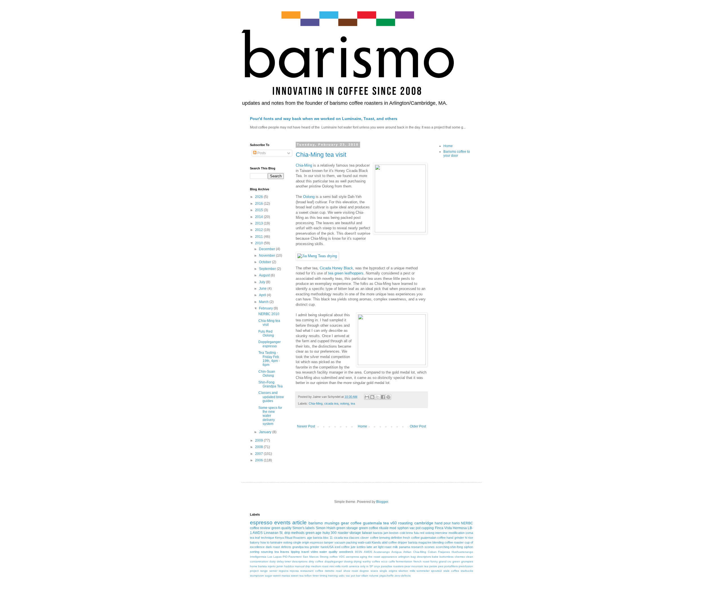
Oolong (309, 197)
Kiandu (376, 542)
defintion (396, 537)
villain (364, 575)
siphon (468, 547)
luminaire (276, 542)
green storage (347, 528)
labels (310, 528)
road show (343, 570)
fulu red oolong (424, 533)
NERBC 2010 (268, 314)
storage (355, 533)
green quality (281, 528)
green (456, 561)
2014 (259, 217)
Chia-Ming (304, 165)
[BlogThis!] (372, 397)
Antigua (396, 551)
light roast (385, 547)
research (417, 547)
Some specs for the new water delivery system (270, 416)
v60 (393, 523)
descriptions (300, 561)
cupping (427, 528)
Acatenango (382, 551)
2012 (259, 230)
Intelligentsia (258, 556)
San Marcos (311, 556)
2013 (259, 223)
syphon (403, 528)
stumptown (257, 575)
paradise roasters (392, 566)
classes (354, 537)
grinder (314, 547)
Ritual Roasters (295, 537)
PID (285, 556)
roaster (343, 533)
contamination (259, 561)
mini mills (335, 566)
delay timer (284, 561)
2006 (259, 460)
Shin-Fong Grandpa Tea (270, 384)
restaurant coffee (311, 570)
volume (373, 575)
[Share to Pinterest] (388, 397)
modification (456, 533)
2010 (259, 243)
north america (350, 566)
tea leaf (255, 537)
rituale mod (387, 528)
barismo (315, 523)
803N (358, 551)
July (262, 282)
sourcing (267, 551)
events (282, 522)
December (267, 249)
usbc (342, 575)
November (267, 256)
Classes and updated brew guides (271, 397)
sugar (268, 575)
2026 (259, 197)
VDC (342, 556)
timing (323, 575)
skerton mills (406, 570)
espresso (261, 522)
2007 (259, 454)
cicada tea (331, 403)
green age (313, 533)
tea (353, 403)
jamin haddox (285, 566)
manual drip (302, 566)
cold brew (406, 533)
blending (438, 542)
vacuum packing (345, 542)
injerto (272, 566)
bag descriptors (421, 556)
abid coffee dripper (394, 542)
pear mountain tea (416, 566)
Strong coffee (329, 556)
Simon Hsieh (326, 528)
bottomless (446, 556)
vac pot (415, 528)
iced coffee (342, 547)
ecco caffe (388, 561)
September (268, 269)
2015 (259, 210)
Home (362, 426)
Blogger (382, 502)
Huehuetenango (462, 551)
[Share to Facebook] (383, 397)
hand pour (443, 523)
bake (435, 556)
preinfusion (466, 566)
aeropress (352, 556)
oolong (344, 403)
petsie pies (436, 566)
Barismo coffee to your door (456, 154)
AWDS (368, 551)
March (264, 302)
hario (456, 523)
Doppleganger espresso (269, 344)
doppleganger (334, 561)
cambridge (423, 523)
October (265, 262)
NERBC (467, 523)
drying (358, 561)
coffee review (260, 528)
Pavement (295, 556)
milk (395, 547)
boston (393, 533)
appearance (389, 556)
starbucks (467, 570)
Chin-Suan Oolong (266, 374)
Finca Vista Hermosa (451, 528)
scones (429, 547)
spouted (436, 570)
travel (305, 551)
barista (317, 537)
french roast (421, 561)
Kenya (279, 537)
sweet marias (281, 575)
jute (353, 547)
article (299, 522)
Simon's (298, 528)
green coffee (368, 528)
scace (374, 570)
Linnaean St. (273, 533)
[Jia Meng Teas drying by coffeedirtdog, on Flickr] (317, 256)
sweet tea (297, 575)
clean (469, 556)
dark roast (273, 547)
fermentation (404, 561)
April (263, 295)
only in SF (366, 566)
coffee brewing (380, 537)
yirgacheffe (386, 575)
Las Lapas (274, 556)
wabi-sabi (364, 542)
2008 (259, 447)
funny (434, 561)
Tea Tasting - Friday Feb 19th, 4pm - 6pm (269, 359)
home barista (258, 566)
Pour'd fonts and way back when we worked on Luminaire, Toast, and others (323, 118)
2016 (259, 204)
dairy (272, 561)
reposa (294, 570)
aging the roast (370, 556)
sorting (254, 551)
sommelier (423, 570)
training (333, 575)
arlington (404, 556)
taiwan (367, 533)
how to (264, 542)
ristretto (329, 570)
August (265, 275)
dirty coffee (316, 561)
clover (364, 537)
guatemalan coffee (433, 537)
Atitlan (407, 551)
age (309, 537)
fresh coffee (411, 537)
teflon (308, 575)
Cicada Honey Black (336, 268)
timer (316, 575)
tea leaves (282, 551)
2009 (259, 440)
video (314, 551)
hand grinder (455, 537)
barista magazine (420, 542)
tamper (329, 542)
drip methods (294, 533)
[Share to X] (377, 397)
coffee (356, 523)
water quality (328, 551)
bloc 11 (328, 537)
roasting (405, 523)
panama (404, 547)
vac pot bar (353, 575)
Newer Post (306, 426)
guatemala (372, 523)
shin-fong (456, 547)
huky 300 (330, 533)
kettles (361, 547)
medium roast (319, 566)
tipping (295, 551)
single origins (388, 570)
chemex (460, 556)
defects (286, 547)
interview (441, 533)
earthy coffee (371, 561)
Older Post (418, 426)
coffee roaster (454, 542)
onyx (377, 566)
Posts (261, 153)
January (265, 432)
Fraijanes (444, 551)
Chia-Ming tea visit (321, 154)
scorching (442, 547)
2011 (259, 237)
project (254, 570)
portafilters (451, 566)
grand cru (445, 561)
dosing (348, 561)
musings (332, 523)
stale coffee (451, 570)
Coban (432, 551)
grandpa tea (300, 547)
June (263, 289)
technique (267, 537)
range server (268, 570)
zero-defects (403, 575)
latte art (372, 547)
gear (345, 523)
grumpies (467, 561)
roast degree (360, 570)
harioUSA (327, 547)
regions (283, 570)
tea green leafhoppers (345, 273)
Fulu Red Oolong (266, 333)
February (266, 308)
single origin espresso (308, 542)
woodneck (346, 551)
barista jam (380, 533)
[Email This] (367, 397)
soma (469, 533)
